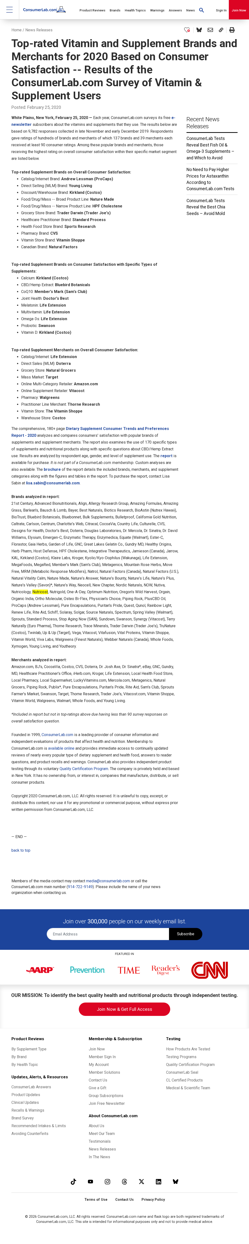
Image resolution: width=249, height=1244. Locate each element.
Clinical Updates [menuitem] (25, 1102)
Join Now (239, 10)
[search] (201, 9)
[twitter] (141, 1181)
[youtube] (90, 1181)
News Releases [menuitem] (102, 1149)
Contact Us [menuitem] (98, 1080)
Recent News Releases (203, 123)
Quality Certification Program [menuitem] (190, 1064)
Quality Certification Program (84, 768)
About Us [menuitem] (96, 1126)
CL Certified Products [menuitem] (184, 1080)
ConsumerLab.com (57, 734)
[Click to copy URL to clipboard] (221, 30)
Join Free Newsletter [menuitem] (107, 1103)
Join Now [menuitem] (97, 1049)
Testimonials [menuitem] (100, 1141)
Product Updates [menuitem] (25, 1094)
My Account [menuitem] (99, 1064)
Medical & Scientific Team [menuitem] (188, 1088)
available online (61, 748)
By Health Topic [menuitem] (24, 1064)
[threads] (124, 1181)
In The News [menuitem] (99, 1157)
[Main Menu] (9, 9)
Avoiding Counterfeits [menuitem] (29, 1133)
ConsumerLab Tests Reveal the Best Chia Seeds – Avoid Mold (206, 207)
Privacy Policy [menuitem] (153, 1200)
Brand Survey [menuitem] (22, 1118)
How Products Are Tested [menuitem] (188, 1049)
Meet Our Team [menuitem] (102, 1133)
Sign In (221, 10)
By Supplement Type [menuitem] (28, 1049)
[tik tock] (73, 1181)
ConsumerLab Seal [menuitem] (182, 1072)
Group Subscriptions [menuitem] (106, 1095)
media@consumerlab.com (108, 881)
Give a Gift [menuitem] (97, 1088)
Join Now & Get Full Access (124, 1009)
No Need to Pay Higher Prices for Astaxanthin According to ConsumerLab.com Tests (210, 179)
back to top (20, 850)
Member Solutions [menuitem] (104, 1072)
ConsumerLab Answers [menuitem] (31, 1087)
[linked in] (158, 1181)
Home (16, 30)
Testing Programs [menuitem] (181, 1057)
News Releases (39, 30)
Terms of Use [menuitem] (95, 1200)
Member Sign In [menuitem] (102, 1057)
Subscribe (185, 934)
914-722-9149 (80, 886)
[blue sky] (175, 1181)
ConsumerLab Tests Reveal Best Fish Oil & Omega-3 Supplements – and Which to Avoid (210, 148)
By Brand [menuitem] (19, 1057)
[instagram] (107, 1181)
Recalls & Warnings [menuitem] (27, 1110)
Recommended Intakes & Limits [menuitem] (38, 1126)
